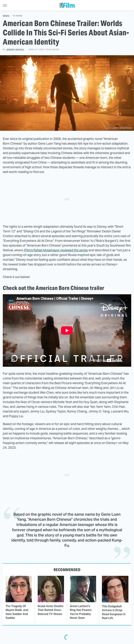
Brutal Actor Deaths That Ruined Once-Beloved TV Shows (50, 610)
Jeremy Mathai (15, 49)
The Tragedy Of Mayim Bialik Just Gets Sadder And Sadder (17, 612)
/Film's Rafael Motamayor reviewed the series (56, 250)
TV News (18, 16)
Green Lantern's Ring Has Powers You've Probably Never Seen (81, 612)
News (6, 16)
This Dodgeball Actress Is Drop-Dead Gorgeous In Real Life (113, 612)
